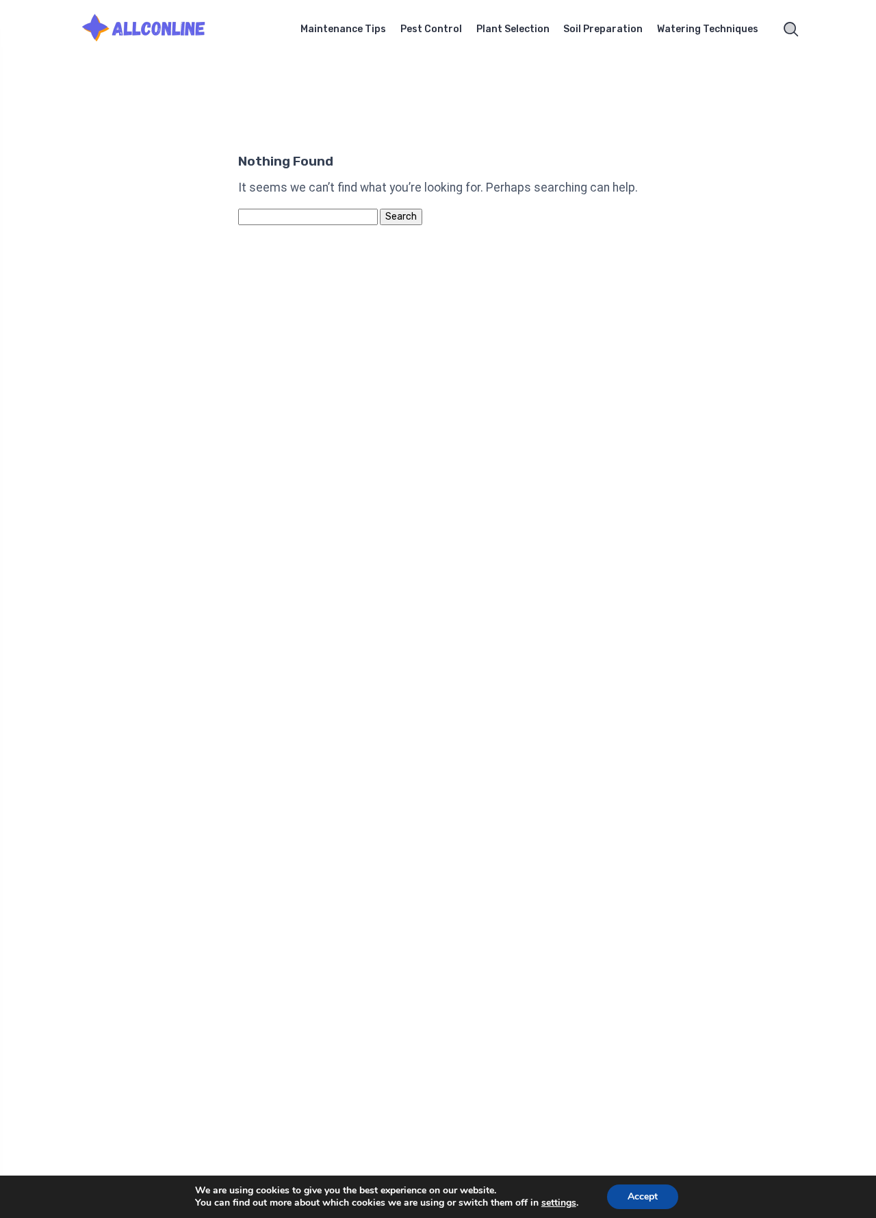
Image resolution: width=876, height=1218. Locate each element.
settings (558, 1203)
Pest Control (431, 29)
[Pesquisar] (791, 29)
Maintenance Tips (343, 29)
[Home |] (161, 29)
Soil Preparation (603, 29)
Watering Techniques (707, 29)
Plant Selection (513, 29)
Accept (643, 1196)
